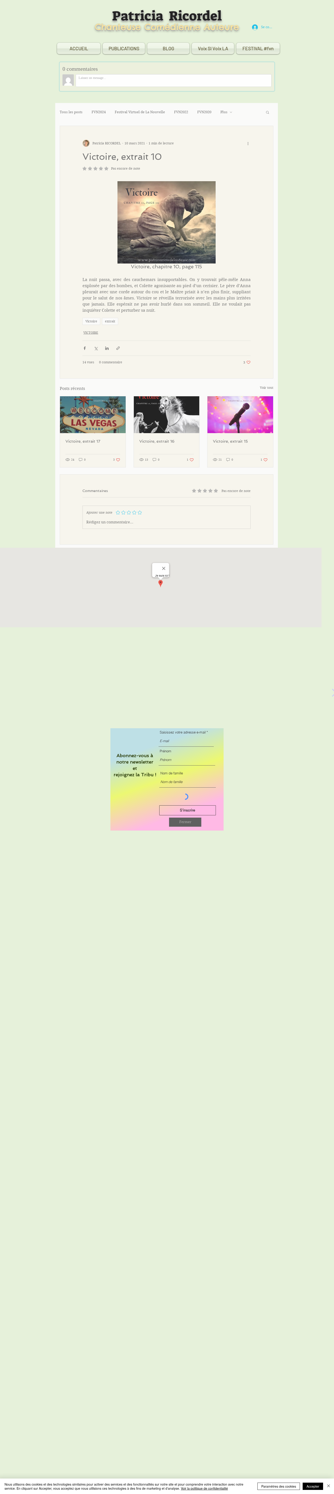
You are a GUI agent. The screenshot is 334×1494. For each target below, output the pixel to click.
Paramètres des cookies (278, 1486)
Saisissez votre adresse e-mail (183, 732)
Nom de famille (171, 773)
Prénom (165, 751)
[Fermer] (328, 1486)
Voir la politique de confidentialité (204, 1488)
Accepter (313, 1486)
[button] (185, 822)
